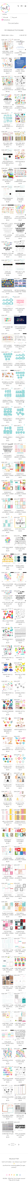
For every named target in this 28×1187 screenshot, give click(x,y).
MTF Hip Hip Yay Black (20, 603)
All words (5, 17)
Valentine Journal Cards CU (8, 933)
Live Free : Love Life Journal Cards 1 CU (20, 1025)
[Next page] (18, 1144)
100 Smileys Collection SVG (8, 291)
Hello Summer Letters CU (7, 1079)
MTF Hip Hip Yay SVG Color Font (7, 604)
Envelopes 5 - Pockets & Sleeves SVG (20, 402)
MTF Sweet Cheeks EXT (8, 456)
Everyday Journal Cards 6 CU (20, 475)
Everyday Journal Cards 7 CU (8, 475)
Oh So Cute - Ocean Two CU (20, 748)
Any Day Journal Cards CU (20, 896)
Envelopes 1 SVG (20, 438)
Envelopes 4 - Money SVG (8, 419)
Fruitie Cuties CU (20, 675)
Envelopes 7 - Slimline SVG (20, 383)
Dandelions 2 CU (20, 693)
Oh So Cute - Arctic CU (7, 785)
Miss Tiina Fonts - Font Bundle (20, 71)
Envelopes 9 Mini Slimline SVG (8, 365)
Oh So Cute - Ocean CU (7, 767)
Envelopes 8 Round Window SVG (20, 365)
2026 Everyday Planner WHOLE (8, 162)
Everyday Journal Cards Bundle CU (20, 108)
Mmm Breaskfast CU (7, 748)
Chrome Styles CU (7, 1134)
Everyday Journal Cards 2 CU (20, 512)
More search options (13, 23)
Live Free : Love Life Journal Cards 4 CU (7, 1006)
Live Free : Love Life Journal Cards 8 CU (7, 970)
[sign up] (17, 1175)
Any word (14, 17)
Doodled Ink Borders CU (20, 640)
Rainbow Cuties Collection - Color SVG (8, 383)
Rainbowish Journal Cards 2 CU (8, 859)
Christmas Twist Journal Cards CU (20, 933)
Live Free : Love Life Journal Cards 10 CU (7, 951)
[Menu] (25, 6)
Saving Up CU (20, 711)
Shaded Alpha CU (8, 1061)
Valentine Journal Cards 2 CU (8, 878)
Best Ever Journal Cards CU (8, 896)
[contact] (20, 1175)
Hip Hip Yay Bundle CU (20, 125)
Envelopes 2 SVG (7, 438)
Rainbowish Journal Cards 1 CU (20, 859)
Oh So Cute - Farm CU (20, 804)
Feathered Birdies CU (8, 730)
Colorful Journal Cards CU (20, 914)
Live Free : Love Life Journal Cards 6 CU (7, 988)
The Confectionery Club (20, 53)
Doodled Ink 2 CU (8, 640)
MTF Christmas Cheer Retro (20, 327)
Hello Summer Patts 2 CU (7, 822)
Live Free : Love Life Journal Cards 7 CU (20, 970)
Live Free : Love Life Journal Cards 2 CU (7, 1025)
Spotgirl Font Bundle (7, 180)
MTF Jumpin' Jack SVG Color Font (20, 218)
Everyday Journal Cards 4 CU (20, 493)
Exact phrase (6, 20)
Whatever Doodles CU (20, 621)
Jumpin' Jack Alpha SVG (20, 1061)
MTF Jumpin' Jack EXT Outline (7, 236)
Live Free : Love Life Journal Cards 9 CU (20, 951)
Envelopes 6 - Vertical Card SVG (8, 402)
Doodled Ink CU (8, 658)
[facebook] (10, 1175)
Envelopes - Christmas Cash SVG (20, 567)
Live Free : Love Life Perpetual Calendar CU (20, 1098)
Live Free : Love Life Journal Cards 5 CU (20, 988)
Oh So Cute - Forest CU (7, 804)
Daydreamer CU (8, 693)
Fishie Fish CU (8, 674)
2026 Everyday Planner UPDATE (8, 200)
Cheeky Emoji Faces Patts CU (20, 822)
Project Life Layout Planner (20, 273)
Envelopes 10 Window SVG (8, 309)
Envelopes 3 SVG (20, 419)
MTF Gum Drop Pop (7, 548)
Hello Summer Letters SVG (7, 585)
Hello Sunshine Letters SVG (20, 585)
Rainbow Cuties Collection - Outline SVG (20, 346)
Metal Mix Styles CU (20, 1116)
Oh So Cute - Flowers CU (20, 767)
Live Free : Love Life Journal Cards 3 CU (20, 1006)
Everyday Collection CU (7, 89)
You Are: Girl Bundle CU (8, 144)
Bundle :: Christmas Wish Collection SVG (20, 181)
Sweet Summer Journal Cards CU (8, 914)
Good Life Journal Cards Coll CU (20, 89)
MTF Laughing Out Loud (20, 1134)
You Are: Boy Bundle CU (20, 144)
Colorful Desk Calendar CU (7, 1116)
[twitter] (15, 1175)
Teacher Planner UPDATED (20, 200)
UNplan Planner (8, 272)
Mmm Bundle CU (20, 162)
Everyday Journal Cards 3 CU (8, 512)
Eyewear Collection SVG (8, 1042)
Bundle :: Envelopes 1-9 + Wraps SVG (7, 126)
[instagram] (7, 1175)
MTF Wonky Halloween (8, 346)
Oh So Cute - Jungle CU (20, 785)
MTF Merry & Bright (8, 327)
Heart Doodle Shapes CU (20, 1079)
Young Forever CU (8, 712)
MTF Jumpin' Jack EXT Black (20, 236)
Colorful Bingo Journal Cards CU (20, 457)
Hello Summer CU (7, 621)
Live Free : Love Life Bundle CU (7, 52)
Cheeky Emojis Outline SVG (20, 548)
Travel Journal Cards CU (20, 878)
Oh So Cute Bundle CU (8, 70)
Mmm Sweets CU (20, 730)
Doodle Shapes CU (8, 1097)
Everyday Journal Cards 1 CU (8, 530)
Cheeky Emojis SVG (7, 566)
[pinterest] (12, 1175)
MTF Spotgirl (20, 529)
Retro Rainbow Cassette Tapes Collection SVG (20, 291)
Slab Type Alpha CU (20, 1042)
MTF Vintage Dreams (20, 309)
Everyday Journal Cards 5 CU (8, 493)
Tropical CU (20, 658)
